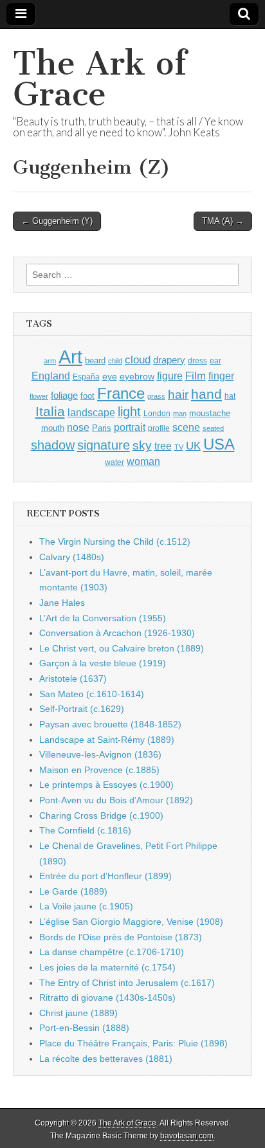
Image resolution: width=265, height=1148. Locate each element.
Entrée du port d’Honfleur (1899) (105, 876)
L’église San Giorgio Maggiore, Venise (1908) (131, 921)
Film (195, 376)
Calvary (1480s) (71, 557)
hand (206, 394)
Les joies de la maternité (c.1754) (107, 967)
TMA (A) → (223, 221)
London (156, 413)
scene (186, 427)
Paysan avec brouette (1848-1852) (110, 724)
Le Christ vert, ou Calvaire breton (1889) (121, 648)
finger (221, 375)
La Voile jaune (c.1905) (86, 906)
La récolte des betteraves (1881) (105, 1058)
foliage (64, 395)
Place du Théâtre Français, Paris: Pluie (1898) (133, 1043)
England (51, 375)
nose (78, 427)
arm (50, 361)
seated (213, 428)
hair (178, 394)
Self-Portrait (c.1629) (81, 709)
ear (215, 360)
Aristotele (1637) (73, 678)
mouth (52, 428)
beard (95, 360)
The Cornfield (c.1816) (85, 830)
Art (70, 356)
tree (163, 445)
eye (109, 376)
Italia (50, 411)
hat (229, 396)
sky (142, 445)
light (129, 412)
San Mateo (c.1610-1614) (91, 694)
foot (87, 396)
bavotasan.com (187, 1135)
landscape (91, 412)
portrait (129, 427)
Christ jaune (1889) (78, 1013)
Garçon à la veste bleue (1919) (102, 663)
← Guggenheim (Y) (57, 221)
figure (170, 375)
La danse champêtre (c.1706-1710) (111, 952)
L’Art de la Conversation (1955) (102, 618)
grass (156, 396)
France (121, 393)
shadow (53, 445)
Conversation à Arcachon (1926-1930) (117, 633)
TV (178, 447)
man (180, 413)
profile (159, 428)
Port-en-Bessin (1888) (84, 1028)
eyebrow (137, 376)
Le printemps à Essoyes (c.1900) (106, 784)
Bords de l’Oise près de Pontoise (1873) (120, 937)
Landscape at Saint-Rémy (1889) (106, 739)
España (86, 376)
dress (197, 360)
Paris (101, 428)
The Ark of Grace (100, 79)
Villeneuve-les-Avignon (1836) (100, 754)
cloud (138, 359)
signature (103, 445)
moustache (209, 413)
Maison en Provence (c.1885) (99, 770)
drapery (169, 359)
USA (219, 444)
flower (39, 396)
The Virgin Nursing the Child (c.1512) (114, 541)
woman (143, 461)
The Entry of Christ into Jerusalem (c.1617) (127, 983)
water (114, 462)
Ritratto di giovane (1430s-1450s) (107, 997)
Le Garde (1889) (73, 891)
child (115, 361)
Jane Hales (62, 602)
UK (193, 445)
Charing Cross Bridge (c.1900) (101, 815)
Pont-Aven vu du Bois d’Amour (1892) (116, 800)
